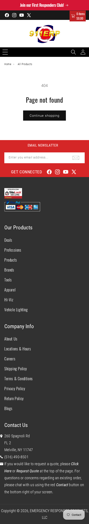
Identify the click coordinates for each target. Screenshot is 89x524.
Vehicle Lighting (16, 309)
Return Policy (14, 398)
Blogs (8, 408)
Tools (8, 280)
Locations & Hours (17, 348)
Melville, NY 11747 (18, 449)
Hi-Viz (8, 299)
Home (7, 64)
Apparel (10, 289)
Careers (9, 358)
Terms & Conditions (18, 378)
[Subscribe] (76, 157)
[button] (78, 16)
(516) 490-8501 (16, 457)
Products (10, 260)
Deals (8, 240)
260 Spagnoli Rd (17, 436)
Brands (9, 270)
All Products (25, 64)
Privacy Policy (14, 388)
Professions (12, 250)
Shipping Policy (15, 368)
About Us (10, 339)
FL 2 (7, 443)
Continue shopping (44, 116)
